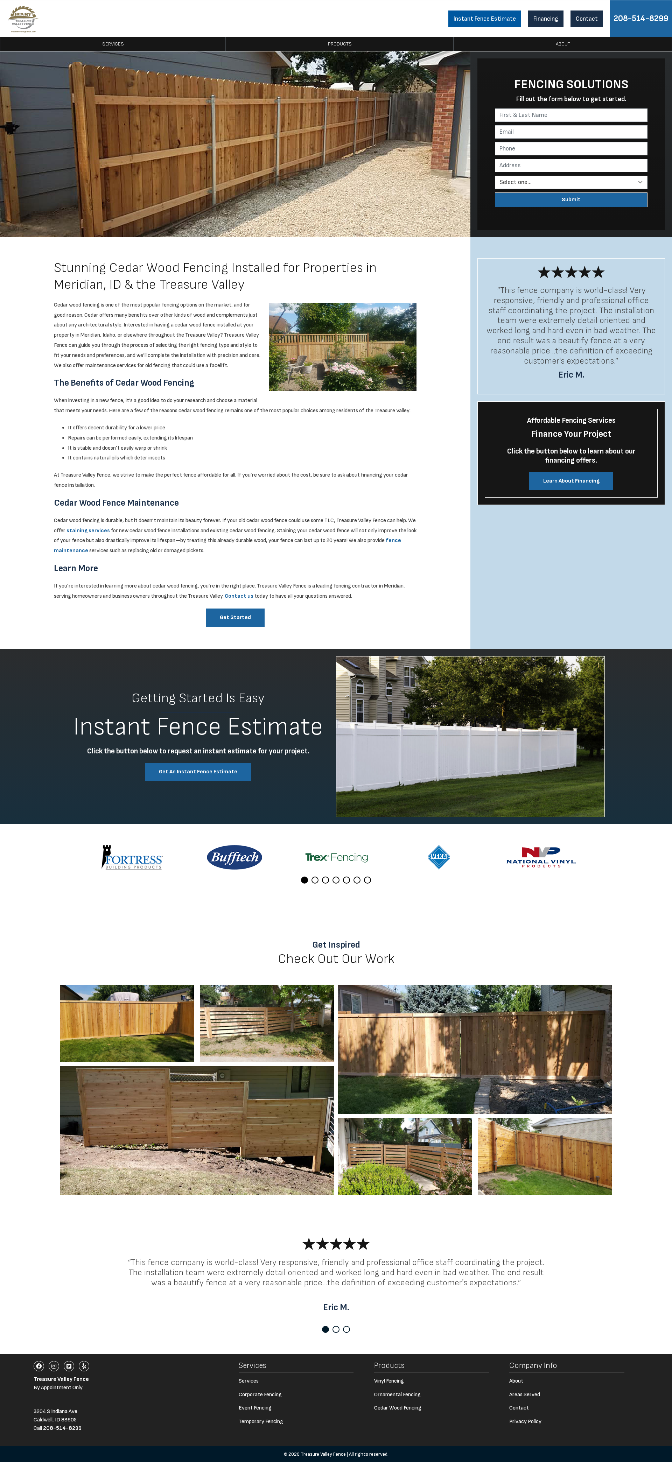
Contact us (239, 596)
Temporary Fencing (261, 1421)
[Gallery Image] (127, 1023)
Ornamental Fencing (397, 1394)
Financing (545, 18)
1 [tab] (304, 880)
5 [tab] (346, 880)
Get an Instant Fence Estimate (198, 771)
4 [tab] (336, 880)
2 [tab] (315, 880)
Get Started (235, 617)
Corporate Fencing (260, 1394)
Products (340, 44)
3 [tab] (325, 880)
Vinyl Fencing (389, 1381)
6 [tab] (357, 880)
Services (113, 44)
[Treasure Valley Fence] (23, 19)
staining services (88, 530)
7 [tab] (367, 880)
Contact (587, 18)
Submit (571, 199)
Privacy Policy (525, 1421)
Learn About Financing (571, 481)
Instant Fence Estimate (485, 18)
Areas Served (524, 1394)
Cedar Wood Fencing (397, 1408)
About (563, 44)
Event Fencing (255, 1408)
